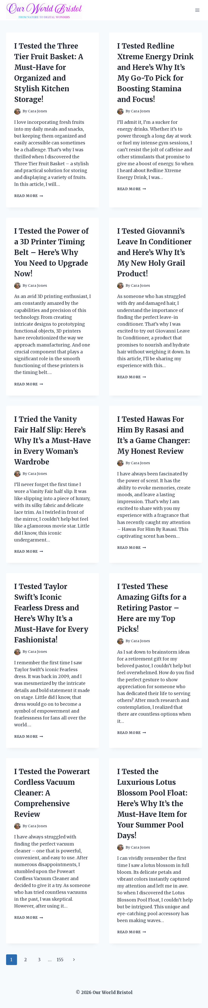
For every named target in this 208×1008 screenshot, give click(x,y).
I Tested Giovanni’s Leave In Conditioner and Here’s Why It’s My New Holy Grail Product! (154, 252)
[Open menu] (197, 10)
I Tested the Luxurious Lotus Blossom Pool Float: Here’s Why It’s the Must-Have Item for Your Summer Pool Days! (152, 803)
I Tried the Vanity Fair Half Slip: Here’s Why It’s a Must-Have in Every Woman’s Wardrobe (52, 441)
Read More (28, 196)
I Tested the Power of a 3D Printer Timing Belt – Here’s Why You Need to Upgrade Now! (51, 252)
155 (60, 959)
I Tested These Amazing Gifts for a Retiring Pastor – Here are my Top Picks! (151, 608)
